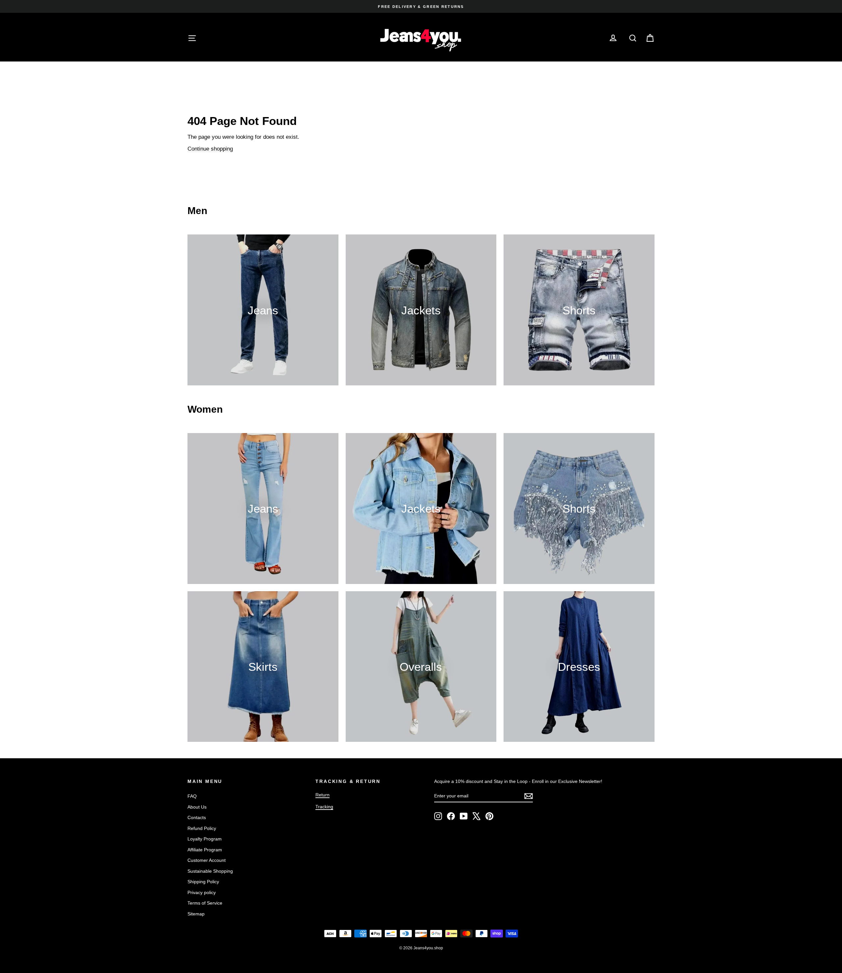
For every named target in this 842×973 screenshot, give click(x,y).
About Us (197, 807)
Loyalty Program (204, 838)
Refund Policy (201, 828)
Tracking (324, 806)
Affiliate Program (204, 849)
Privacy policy (201, 892)
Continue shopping (210, 149)
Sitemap (196, 913)
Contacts (196, 817)
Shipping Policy (203, 881)
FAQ (192, 796)
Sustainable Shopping (210, 871)
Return (322, 794)
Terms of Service (204, 903)
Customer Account (206, 860)
